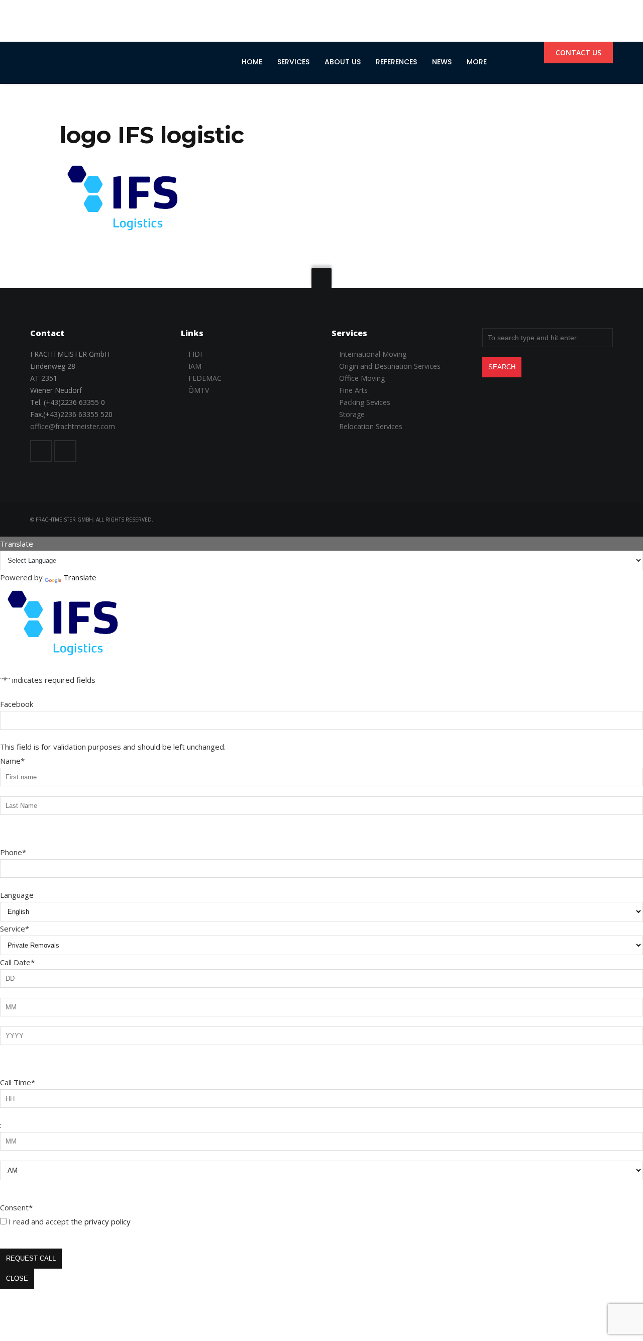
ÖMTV (198, 390)
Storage (352, 414)
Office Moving (362, 378)
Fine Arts (353, 390)
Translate (79, 577)
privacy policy (107, 1221)
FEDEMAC (205, 378)
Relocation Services (370, 426)
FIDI (195, 354)
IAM (194, 366)
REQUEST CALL (31, 1258)
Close (17, 1278)
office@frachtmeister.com (72, 426)
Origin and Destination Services (390, 366)
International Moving (372, 354)
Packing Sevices (364, 402)
